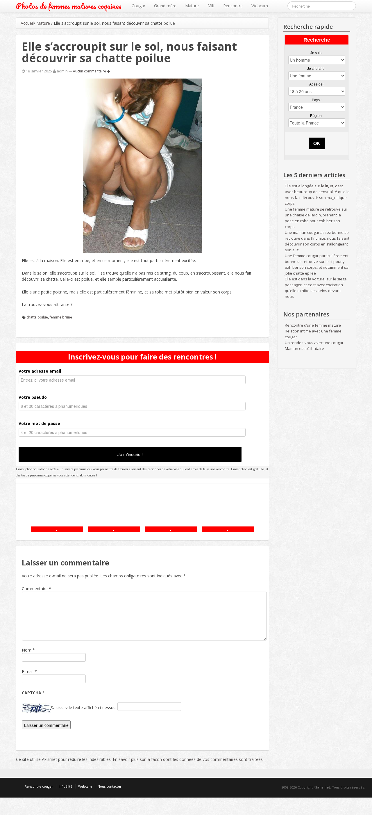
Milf (211, 5)
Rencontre (233, 5)
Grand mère (165, 5)
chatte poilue (37, 317)
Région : (316, 116)
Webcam (259, 5)
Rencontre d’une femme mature (313, 325)
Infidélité (65, 786)
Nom (26, 650)
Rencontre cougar (39, 786)
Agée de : (316, 84)
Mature (192, 5)
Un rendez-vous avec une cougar (314, 342)
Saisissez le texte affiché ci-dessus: (83, 707)
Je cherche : (316, 69)
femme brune (61, 317)
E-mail (27, 671)
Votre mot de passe (39, 423)
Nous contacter (109, 786)
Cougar (138, 5)
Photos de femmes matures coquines (68, 6)
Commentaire (36, 588)
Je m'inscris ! (130, 454)
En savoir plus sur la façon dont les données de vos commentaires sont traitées (188, 759)
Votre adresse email (40, 371)
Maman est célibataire (304, 348)
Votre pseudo (33, 397)
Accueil (27, 23)
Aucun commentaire (90, 71)
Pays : (316, 100)
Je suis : (316, 53)
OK (316, 143)
